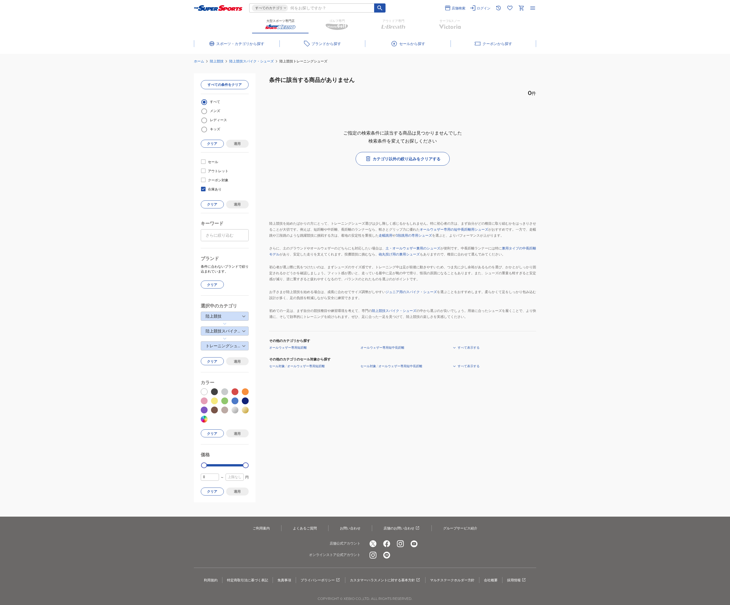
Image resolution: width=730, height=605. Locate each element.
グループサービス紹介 (460, 528)
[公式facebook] (386, 543)
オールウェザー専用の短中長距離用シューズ (454, 229)
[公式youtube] (414, 543)
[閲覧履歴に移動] (498, 8)
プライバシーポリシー (318, 580)
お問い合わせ (350, 528)
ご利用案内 (261, 528)
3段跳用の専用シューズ (414, 235)
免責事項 (284, 580)
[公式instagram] (400, 543)
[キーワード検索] (380, 8)
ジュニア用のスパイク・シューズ (411, 292)
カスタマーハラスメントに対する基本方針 (382, 580)
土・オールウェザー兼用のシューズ (413, 248)
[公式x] (373, 543)
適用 (237, 143)
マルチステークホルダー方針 (452, 580)
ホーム (199, 61)
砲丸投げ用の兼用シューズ (399, 254)
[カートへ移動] (521, 8)
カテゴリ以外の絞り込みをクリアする (407, 158)
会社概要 (491, 580)
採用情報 (514, 580)
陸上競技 (217, 61)
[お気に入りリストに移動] (509, 8)
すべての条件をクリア (225, 84)
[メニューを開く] (532, 8)
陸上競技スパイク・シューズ (251, 61)
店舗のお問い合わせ (399, 528)
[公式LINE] (386, 555)
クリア (212, 143)
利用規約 (211, 580)
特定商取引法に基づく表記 (247, 580)
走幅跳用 (385, 235)
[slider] (204, 465)
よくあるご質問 (305, 528)
